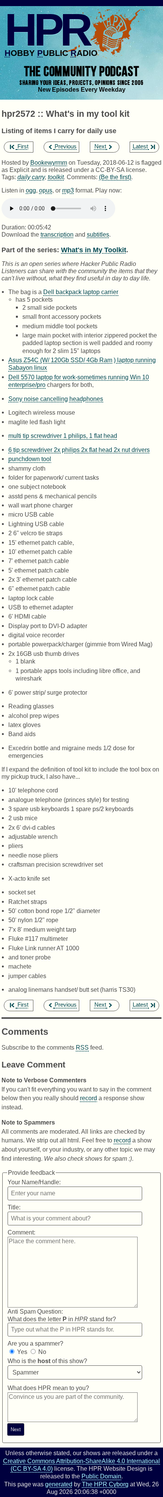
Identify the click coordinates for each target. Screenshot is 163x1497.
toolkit (56, 176)
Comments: (83, 176)
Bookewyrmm (48, 162)
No (42, 1352)
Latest (140, 146)
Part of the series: (30, 250)
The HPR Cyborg (105, 1484)
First (22, 146)
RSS (82, 1047)
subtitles (98, 234)
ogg (31, 190)
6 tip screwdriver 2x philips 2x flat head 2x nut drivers (79, 449)
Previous (66, 146)
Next (100, 146)
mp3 (68, 190)
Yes (22, 1352)
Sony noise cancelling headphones (55, 398)
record (88, 1098)
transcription (57, 234)
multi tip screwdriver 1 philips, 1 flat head (62, 435)
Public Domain (101, 1476)
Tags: (9, 176)
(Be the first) (115, 176)
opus (45, 190)
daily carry (31, 176)
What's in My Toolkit (93, 250)
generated (58, 1484)
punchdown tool (29, 458)
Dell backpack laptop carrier (80, 291)
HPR (47, 29)
